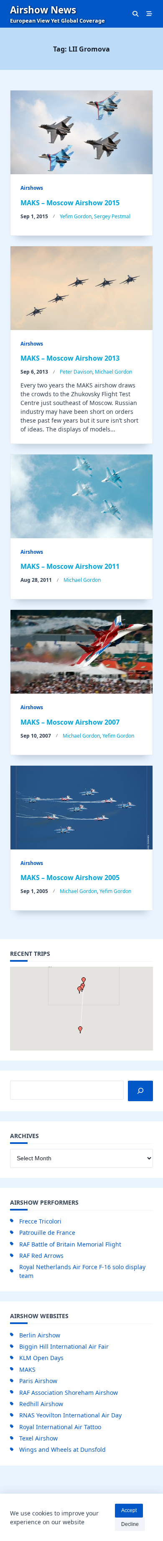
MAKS (27, 1369)
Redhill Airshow (41, 1404)
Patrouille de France (47, 1232)
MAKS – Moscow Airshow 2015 (70, 202)
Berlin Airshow (39, 1335)
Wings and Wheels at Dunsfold (62, 1449)
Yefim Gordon (76, 216)
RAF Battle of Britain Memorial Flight (70, 1244)
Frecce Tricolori (40, 1221)
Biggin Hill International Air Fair (64, 1346)
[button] (79, 990)
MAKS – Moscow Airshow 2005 (70, 877)
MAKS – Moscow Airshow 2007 (70, 722)
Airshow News (43, 9)
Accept (129, 1510)
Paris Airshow (38, 1381)
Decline (130, 1524)
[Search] (140, 1091)
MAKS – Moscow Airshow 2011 (70, 566)
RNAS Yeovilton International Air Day (70, 1415)
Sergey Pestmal (112, 216)
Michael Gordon (113, 371)
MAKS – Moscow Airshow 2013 (70, 358)
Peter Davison (76, 371)
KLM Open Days (41, 1358)
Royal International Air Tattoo (60, 1427)
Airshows (31, 187)
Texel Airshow (38, 1438)
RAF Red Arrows (41, 1256)
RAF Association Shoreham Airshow (68, 1392)
